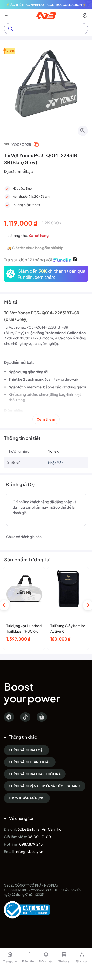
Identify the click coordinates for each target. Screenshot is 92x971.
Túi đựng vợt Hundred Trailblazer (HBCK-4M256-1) (24, 628)
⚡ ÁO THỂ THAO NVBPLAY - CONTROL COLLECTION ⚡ (46, 5)
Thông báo (46, 961)
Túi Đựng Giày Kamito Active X (67, 628)
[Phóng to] (83, 131)
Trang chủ (10, 961)
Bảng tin (28, 961)
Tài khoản (82, 961)
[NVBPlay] (46, 15)
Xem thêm (46, 419)
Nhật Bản (55, 462)
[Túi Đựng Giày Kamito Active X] (68, 588)
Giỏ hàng (64, 961)
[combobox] (46, 28)
